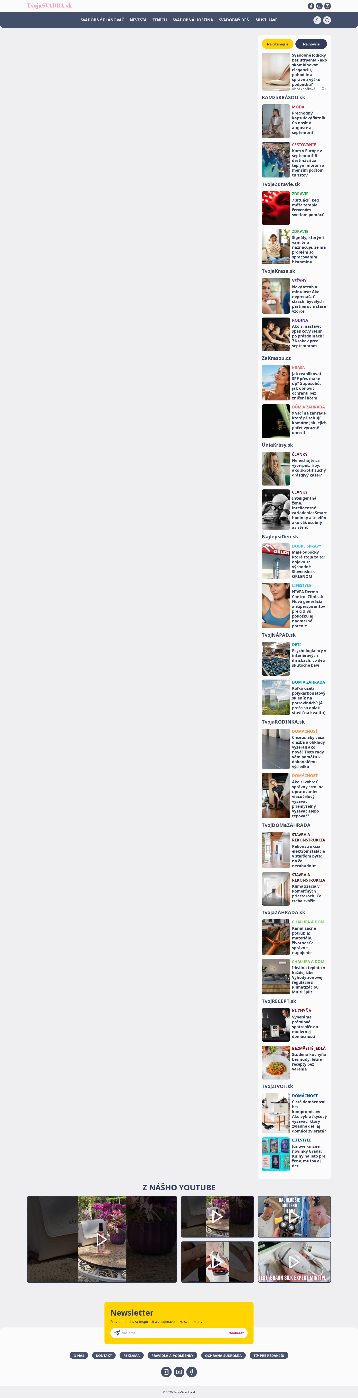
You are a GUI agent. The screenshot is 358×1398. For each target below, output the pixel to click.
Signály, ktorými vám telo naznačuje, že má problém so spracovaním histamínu (309, 249)
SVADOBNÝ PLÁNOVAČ (102, 20)
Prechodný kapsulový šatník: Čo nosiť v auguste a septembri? (309, 123)
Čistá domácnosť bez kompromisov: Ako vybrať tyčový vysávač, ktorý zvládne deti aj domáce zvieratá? (309, 1116)
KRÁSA (298, 367)
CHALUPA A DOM (308, 922)
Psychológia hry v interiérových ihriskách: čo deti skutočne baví (309, 658)
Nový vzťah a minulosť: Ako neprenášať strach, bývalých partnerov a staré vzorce (309, 299)
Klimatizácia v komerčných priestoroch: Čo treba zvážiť (306, 893)
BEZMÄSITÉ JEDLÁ (309, 1048)
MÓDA (298, 107)
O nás (79, 1355)
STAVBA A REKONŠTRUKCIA (308, 837)
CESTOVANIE (304, 144)
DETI (296, 644)
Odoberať (236, 1333)
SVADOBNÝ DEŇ (234, 20)
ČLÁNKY (300, 454)
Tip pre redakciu (269, 1355)
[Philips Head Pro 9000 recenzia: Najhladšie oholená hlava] (294, 1216)
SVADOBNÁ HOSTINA (193, 20)
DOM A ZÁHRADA (308, 682)
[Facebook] (311, 6)
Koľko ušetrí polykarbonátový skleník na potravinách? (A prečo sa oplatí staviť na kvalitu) (308, 700)
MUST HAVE (266, 20)
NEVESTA (138, 20)
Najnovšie (311, 44)
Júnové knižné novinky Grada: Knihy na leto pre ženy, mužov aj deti (308, 1156)
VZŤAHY (299, 280)
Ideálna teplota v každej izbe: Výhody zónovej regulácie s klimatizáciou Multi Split (308, 979)
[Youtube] (319, 6)
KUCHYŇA (301, 1010)
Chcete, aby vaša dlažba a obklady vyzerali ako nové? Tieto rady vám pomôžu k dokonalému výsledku (308, 752)
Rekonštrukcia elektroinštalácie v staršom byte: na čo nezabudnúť (308, 856)
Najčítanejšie (277, 44)
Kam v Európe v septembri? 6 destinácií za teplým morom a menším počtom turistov (308, 162)
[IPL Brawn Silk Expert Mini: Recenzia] (294, 1262)
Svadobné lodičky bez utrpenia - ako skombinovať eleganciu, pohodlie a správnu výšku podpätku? (309, 70)
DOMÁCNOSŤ (305, 731)
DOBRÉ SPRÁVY (306, 546)
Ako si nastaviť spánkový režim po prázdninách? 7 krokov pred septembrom (308, 336)
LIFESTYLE (301, 585)
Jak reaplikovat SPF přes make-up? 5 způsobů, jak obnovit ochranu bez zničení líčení (306, 385)
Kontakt (104, 1355)
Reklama (131, 1355)
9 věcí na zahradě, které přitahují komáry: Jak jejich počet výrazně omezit (309, 423)
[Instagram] (327, 6)
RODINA (300, 320)
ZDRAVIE (300, 193)
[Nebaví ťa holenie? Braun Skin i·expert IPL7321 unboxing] (217, 1262)
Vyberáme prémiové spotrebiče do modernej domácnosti (305, 1027)
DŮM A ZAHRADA (308, 407)
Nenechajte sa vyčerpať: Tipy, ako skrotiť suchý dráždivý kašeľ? (309, 468)
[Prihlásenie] (317, 20)
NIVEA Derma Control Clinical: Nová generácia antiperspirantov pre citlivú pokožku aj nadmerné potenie (308, 608)
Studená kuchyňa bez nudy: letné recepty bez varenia (309, 1061)
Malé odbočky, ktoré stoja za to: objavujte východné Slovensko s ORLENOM (308, 564)
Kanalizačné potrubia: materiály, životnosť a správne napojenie (304, 940)
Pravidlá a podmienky (172, 1355)
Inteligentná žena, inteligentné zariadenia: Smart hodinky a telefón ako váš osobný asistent (309, 513)
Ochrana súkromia (223, 1355)
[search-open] (327, 20)
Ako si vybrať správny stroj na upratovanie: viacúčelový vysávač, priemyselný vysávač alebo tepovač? (308, 798)
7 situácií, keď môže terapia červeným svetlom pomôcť (307, 207)
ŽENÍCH (159, 20)
